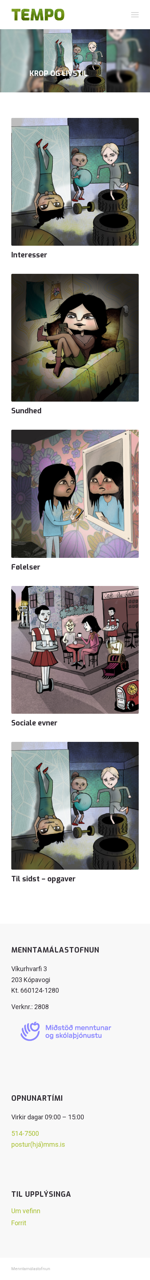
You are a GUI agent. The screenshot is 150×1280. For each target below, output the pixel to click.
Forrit (18, 1223)
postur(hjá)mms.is (38, 1144)
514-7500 (25, 1133)
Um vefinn (25, 1211)
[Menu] (135, 14)
